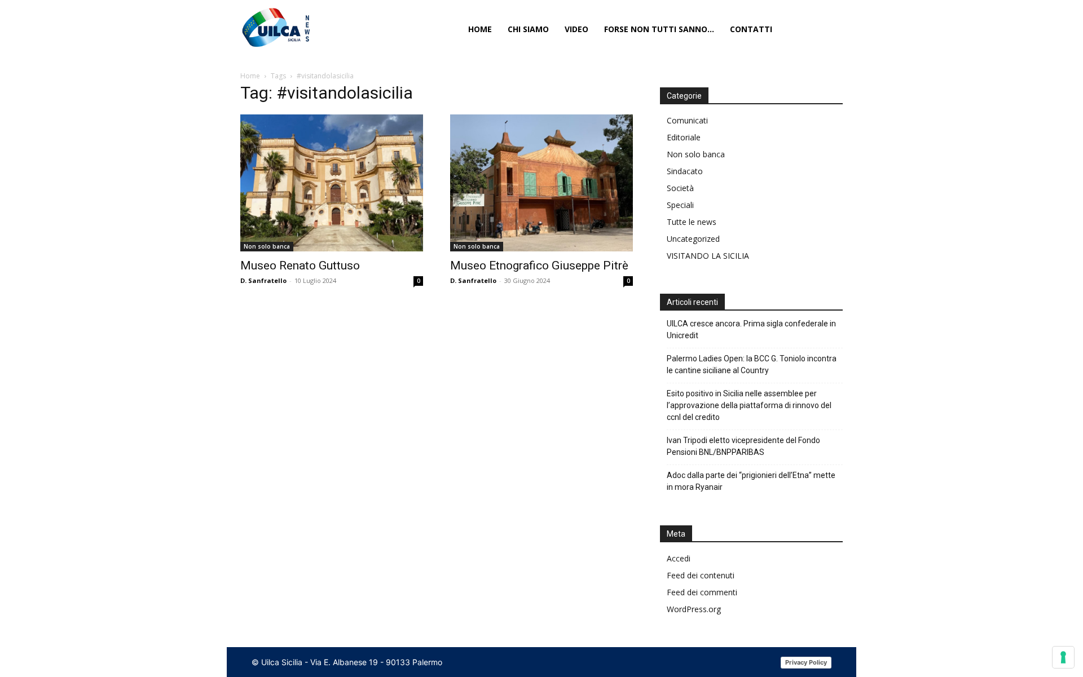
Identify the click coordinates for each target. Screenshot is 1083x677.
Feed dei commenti (702, 592)
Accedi (678, 558)
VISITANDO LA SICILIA (708, 255)
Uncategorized (693, 238)
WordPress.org (694, 609)
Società (680, 188)
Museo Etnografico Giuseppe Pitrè (539, 265)
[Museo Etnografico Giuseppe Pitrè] (541, 182)
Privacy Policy (806, 662)
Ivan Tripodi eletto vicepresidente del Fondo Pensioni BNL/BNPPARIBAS (743, 446)
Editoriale (684, 137)
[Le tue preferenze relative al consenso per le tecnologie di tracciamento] (1063, 657)
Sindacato (685, 171)
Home (250, 76)
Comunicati (687, 120)
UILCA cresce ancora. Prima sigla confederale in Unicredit (751, 329)
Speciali (680, 205)
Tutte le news (691, 221)
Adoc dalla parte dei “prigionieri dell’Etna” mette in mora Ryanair (751, 481)
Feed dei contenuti (700, 575)
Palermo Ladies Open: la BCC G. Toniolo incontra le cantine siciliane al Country (752, 364)
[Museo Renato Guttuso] (331, 182)
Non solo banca (267, 246)
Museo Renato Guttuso (300, 265)
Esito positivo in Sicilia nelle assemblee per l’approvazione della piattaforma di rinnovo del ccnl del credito (749, 405)
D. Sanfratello (263, 280)
